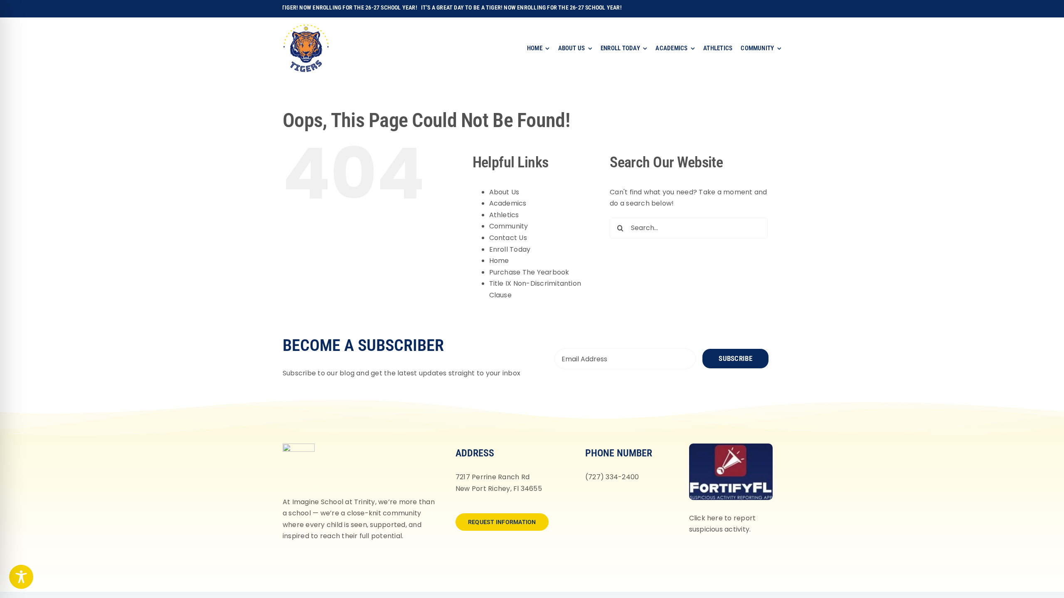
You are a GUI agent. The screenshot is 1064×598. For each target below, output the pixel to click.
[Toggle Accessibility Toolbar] (21, 577)
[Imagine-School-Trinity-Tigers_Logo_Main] (306, 27)
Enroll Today (510, 249)
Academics (508, 203)
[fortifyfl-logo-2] (731, 446)
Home (499, 260)
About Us (504, 192)
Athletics (504, 215)
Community (508, 226)
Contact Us (508, 238)
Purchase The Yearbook (529, 272)
